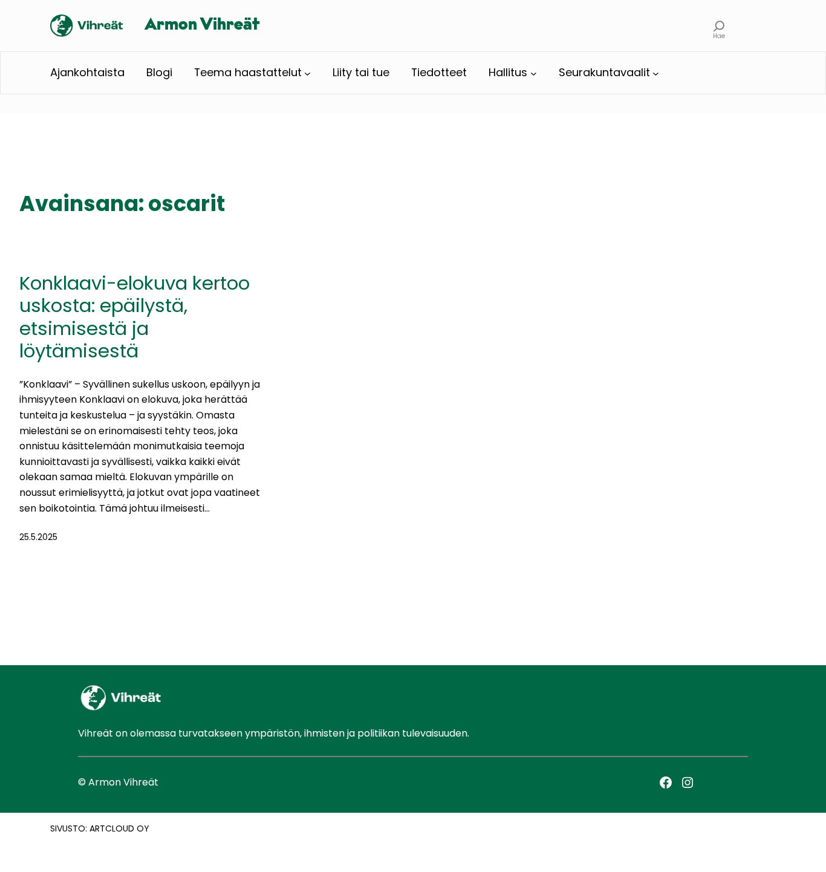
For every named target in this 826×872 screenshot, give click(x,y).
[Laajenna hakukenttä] (719, 25)
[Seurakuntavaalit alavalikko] (655, 73)
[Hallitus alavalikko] (533, 73)
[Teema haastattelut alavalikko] (307, 73)
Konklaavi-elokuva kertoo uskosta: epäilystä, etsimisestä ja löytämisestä (134, 317)
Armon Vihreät (202, 25)
